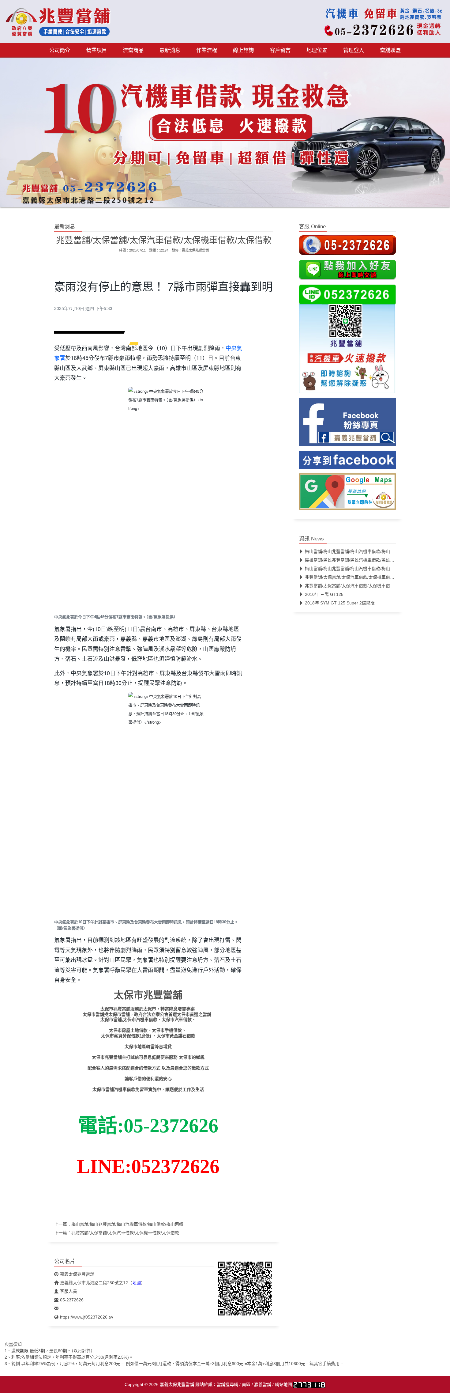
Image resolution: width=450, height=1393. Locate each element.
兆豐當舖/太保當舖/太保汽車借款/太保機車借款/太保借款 (125, 1232)
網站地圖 (283, 1384)
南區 (246, 1384)
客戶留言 (280, 50)
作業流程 (206, 50)
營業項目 (96, 50)
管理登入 (353, 50)
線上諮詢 (243, 50)
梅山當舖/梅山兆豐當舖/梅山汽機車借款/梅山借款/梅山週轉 (127, 1224)
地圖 (136, 1282)
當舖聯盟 (390, 50)
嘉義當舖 (262, 1384)
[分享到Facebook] (347, 461)
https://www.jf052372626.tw (86, 1317)
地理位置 (316, 50)
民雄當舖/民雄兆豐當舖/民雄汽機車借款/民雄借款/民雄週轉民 (363, 560)
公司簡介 (59, 50)
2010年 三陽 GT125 (324, 594)
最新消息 (169, 50)
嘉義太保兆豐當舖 (195, 250)
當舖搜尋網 (227, 1384)
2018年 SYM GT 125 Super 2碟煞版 (340, 602)
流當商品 (133, 50)
